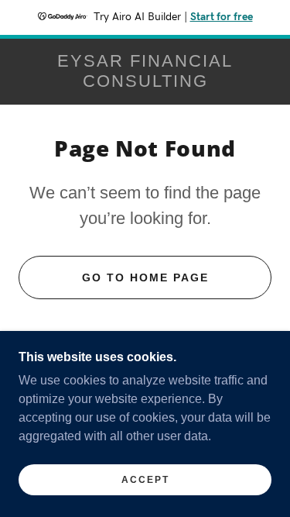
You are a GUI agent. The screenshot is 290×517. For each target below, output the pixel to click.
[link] (145, 71)
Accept (145, 479)
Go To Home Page (145, 277)
